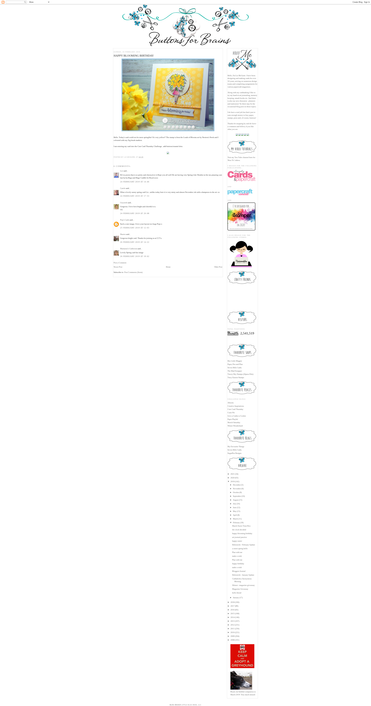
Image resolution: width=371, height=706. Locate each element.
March (235, 519)
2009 (233, 636)
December (237, 485)
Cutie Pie (231, 412)
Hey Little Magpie (235, 361)
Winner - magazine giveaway (243, 585)
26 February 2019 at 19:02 (134, 256)
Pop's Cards (124, 220)
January (236, 597)
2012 (233, 625)
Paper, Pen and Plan (235, 364)
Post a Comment (120, 263)
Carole (122, 188)
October (236, 492)
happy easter (237, 541)
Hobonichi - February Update (243, 545)
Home (168, 267)
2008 (233, 640)
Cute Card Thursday (235, 409)
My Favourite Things (236, 446)
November (237, 488)
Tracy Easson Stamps (236, 377)
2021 (233, 474)
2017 (233, 606)
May (235, 511)
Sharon (123, 234)
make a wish (237, 556)
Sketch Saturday (234, 422)
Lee (121, 171)
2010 (233, 632)
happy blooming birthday (242, 533)
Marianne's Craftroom (128, 249)
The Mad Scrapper (235, 371)
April (235, 515)
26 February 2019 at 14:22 (134, 242)
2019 (233, 481)
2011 (233, 629)
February (236, 522)
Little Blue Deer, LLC (191, 705)
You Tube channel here (243, 157)
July (234, 504)
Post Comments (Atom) (133, 272)
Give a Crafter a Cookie (237, 416)
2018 (233, 602)
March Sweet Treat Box (241, 526)
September (237, 496)
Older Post (218, 267)
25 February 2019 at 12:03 (134, 228)
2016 (233, 610)
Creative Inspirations (236, 406)
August (236, 500)
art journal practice (239, 537)
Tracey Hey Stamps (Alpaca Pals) (240, 374)
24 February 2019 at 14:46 (134, 182)
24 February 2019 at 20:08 (134, 213)
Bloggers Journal (238, 571)
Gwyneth (123, 203)
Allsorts (231, 403)
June (235, 507)
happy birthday (238, 564)
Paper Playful (233, 419)
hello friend (236, 593)
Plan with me (237, 552)
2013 (233, 621)
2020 (233, 478)
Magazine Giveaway (240, 589)
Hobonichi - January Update (243, 575)
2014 (233, 617)
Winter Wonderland (235, 426)
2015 (233, 613)
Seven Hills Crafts (235, 367)
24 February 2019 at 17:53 (134, 196)
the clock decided (239, 530)
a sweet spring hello (240, 548)
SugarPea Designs (234, 453)
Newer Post (118, 267)
